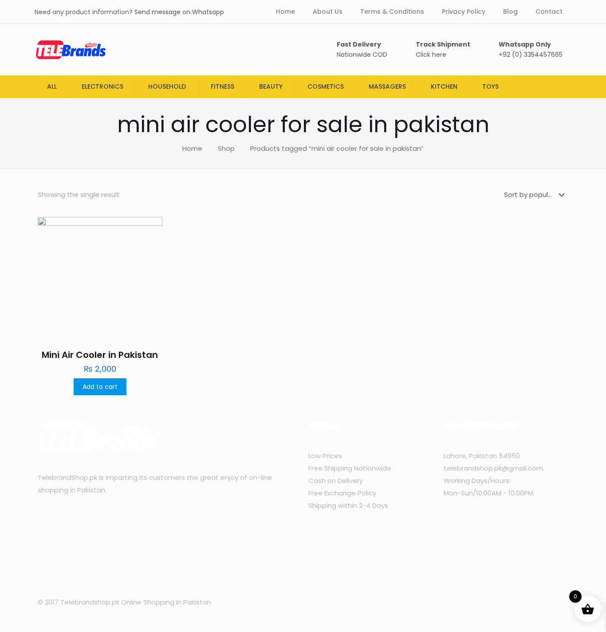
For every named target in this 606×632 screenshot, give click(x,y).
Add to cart (100, 386)
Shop (226, 148)
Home (192, 148)
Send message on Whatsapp (179, 12)
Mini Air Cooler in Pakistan (100, 355)
